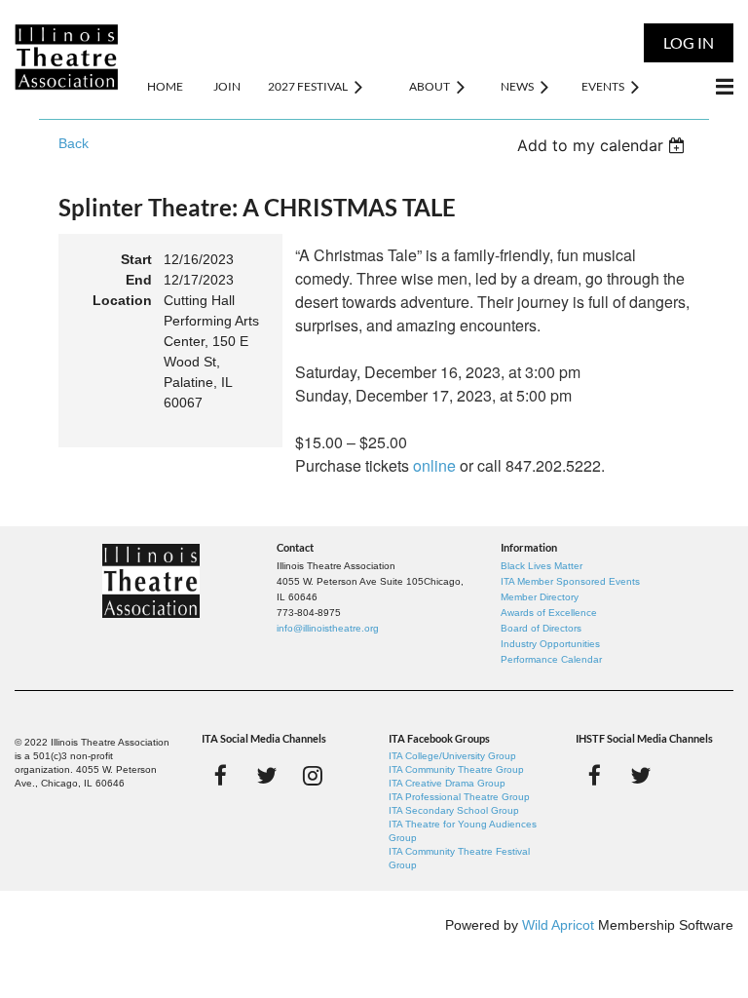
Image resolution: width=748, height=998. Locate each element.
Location (122, 300)
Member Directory (540, 597)
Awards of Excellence (549, 612)
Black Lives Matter (541, 565)
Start (136, 259)
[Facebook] (220, 775)
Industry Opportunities (550, 643)
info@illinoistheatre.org (328, 628)
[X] (266, 775)
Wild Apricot (558, 925)
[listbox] (603, 145)
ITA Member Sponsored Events (570, 581)
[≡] (704, 86)
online (434, 465)
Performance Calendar (551, 659)
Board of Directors (541, 628)
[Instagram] (312, 775)
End (139, 280)
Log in (688, 42)
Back (73, 143)
